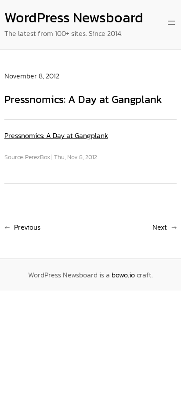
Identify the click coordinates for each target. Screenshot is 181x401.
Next (159, 227)
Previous (27, 227)
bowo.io (123, 275)
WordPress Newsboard (73, 17)
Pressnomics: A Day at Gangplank (56, 135)
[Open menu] (171, 23)
